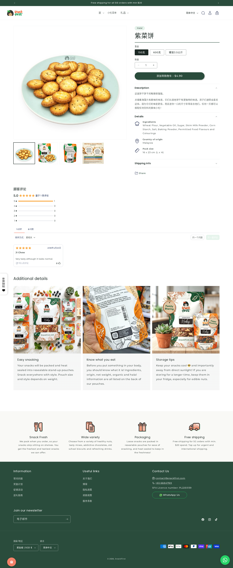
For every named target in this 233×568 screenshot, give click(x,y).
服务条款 (87, 501)
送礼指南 (18, 495)
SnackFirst (120, 559)
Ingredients (149, 122)
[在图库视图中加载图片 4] (93, 153)
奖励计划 (18, 484)
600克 (157, 52)
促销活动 (18, 489)
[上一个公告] (14, 3)
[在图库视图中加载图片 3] (70, 153)
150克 (141, 52)
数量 (137, 59)
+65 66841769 (163, 483)
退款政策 (87, 495)
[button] (101, 13)
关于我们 (87, 478)
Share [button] (142, 173)
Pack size (148, 148)
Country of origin (153, 139)
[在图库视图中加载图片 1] (24, 153)
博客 (85, 484)
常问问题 (18, 478)
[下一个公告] (218, 3)
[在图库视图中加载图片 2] (47, 153)
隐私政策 (87, 489)
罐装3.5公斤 (176, 52)
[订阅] (66, 519)
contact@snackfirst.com (170, 478)
